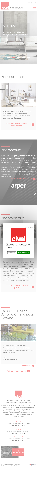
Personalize (11, 252)
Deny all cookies (29, 227)
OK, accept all (24, 252)
